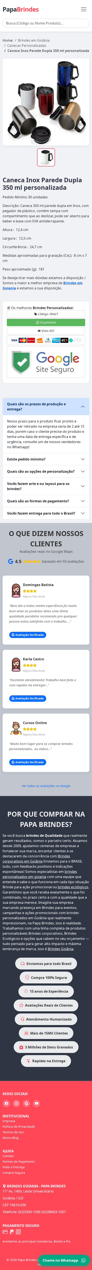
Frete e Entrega (14, 1167)
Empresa (9, 1121)
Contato (8, 1156)
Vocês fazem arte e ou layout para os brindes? (38, 486)
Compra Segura (14, 1173)
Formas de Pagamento (19, 1161)
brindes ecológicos (73, 887)
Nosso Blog (11, 1138)
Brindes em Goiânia (34, 40)
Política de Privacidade (19, 1126)
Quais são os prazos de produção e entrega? (36, 407)
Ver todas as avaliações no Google (46, 786)
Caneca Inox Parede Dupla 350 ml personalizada (48, 50)
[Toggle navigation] (83, 9)
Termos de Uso (13, 1132)
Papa (21, 9)
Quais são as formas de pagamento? (38, 501)
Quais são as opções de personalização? (41, 471)
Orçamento (47, 322)
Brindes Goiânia (60, 948)
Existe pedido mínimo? (26, 459)
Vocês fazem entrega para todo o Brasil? (41, 513)
